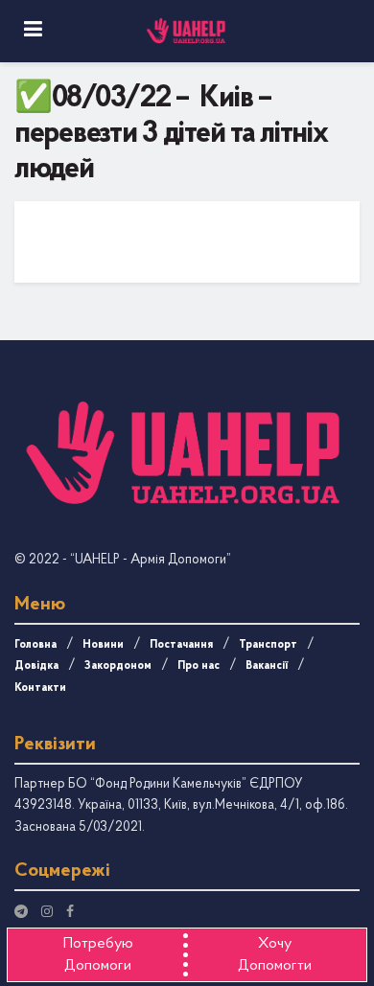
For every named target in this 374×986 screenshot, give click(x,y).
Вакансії (266, 666)
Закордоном (118, 666)
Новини (103, 645)
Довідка (36, 666)
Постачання (181, 645)
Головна (35, 645)
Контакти (40, 688)
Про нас (198, 666)
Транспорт (268, 645)
